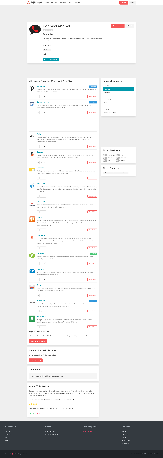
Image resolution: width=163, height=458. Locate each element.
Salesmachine (43, 102)
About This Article (110, 113)
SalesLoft (41, 183)
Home (47, 3)
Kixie (39, 285)
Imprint (124, 437)
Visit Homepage (52, 59)
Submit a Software (50, 431)
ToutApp (40, 269)
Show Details (92, 96)
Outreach (41, 235)
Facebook (126, 440)
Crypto (70, 3)
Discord (77, 3)
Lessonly (41, 168)
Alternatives (108, 89)
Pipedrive (41, 86)
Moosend (41, 201)
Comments (107, 109)
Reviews (107, 92)
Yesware (40, 253)
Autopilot (41, 301)
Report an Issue (88, 431)
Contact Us (125, 434)
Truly (39, 134)
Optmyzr (40, 217)
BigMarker (41, 316)
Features (107, 96)
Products (63, 3)
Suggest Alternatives (51, 434)
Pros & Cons (108, 99)
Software (54, 3)
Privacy (156, 454)
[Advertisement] (81, 14)
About (124, 431)
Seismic (40, 152)
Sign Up (123, 3)
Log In (132, 3)
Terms (150, 454)
